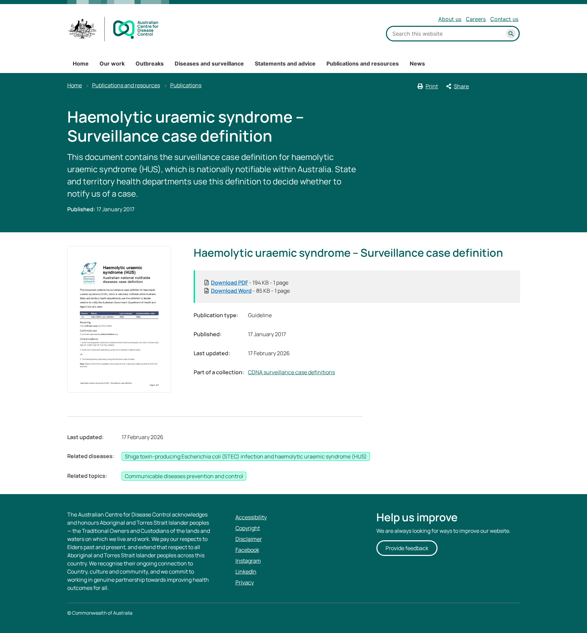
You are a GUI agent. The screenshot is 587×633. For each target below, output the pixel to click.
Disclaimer (248, 539)
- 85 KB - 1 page (250, 290)
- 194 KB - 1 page (249, 282)
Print (432, 86)
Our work (112, 63)
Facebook (247, 550)
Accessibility (251, 517)
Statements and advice (285, 63)
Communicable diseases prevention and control (184, 476)
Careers (476, 19)
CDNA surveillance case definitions (291, 372)
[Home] (113, 29)
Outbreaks (150, 63)
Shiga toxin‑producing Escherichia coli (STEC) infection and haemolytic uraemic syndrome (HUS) (246, 456)
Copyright (247, 528)
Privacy (244, 582)
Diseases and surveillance (209, 63)
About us (449, 19)
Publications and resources (362, 63)
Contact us (504, 19)
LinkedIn (245, 571)
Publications (185, 85)
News (417, 63)
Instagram (248, 560)
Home (81, 63)
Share (461, 86)
